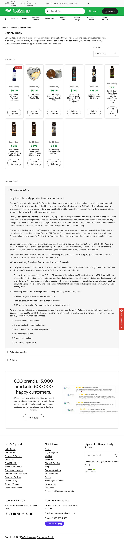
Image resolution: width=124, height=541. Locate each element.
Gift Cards (49, 487)
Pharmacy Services (13, 487)
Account (95, 11)
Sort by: (96, 47)
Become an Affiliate (13, 466)
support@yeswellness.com (63, 513)
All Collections (51, 473)
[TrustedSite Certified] (90, 470)
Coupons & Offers (53, 470)
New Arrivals (50, 484)
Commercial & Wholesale (16, 473)
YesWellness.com (28, 537)
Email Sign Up (11, 463)
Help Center (10, 449)
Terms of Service (12, 484)
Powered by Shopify (45, 537)
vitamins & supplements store (39, 407)
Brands (14, 27)
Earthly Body (25, 27)
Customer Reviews (13, 477)
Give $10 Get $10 (52, 463)
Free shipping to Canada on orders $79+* (62, 3)
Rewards (49, 459)
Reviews (33, 417)
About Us (9, 459)
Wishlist (48, 456)
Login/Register (51, 452)
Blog (47, 466)
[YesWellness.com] (17, 11)
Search (48, 449)
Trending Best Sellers (54, 480)
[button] (110, 11)
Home (5, 27)
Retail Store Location (14, 470)
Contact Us (10, 452)
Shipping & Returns (13, 456)
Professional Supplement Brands (59, 491)
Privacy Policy (11, 480)
